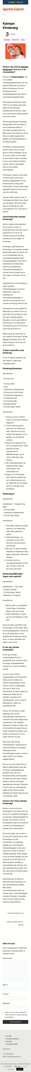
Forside (9, 1036)
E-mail (6, 994)
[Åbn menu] (4, 15)
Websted (6, 1003)
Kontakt (9, 1041)
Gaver (22, 39)
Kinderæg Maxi (17, 77)
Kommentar (8, 958)
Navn (5, 985)
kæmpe (6, 339)
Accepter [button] (19, 1069)
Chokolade (7, 39)
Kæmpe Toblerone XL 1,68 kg (15, 923)
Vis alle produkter (12, 1039)
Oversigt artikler (12, 1044)
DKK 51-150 (15, 39)
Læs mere (17, 1066)
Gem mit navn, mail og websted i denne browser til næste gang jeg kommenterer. (16, 1014)
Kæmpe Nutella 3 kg (16, 913)
